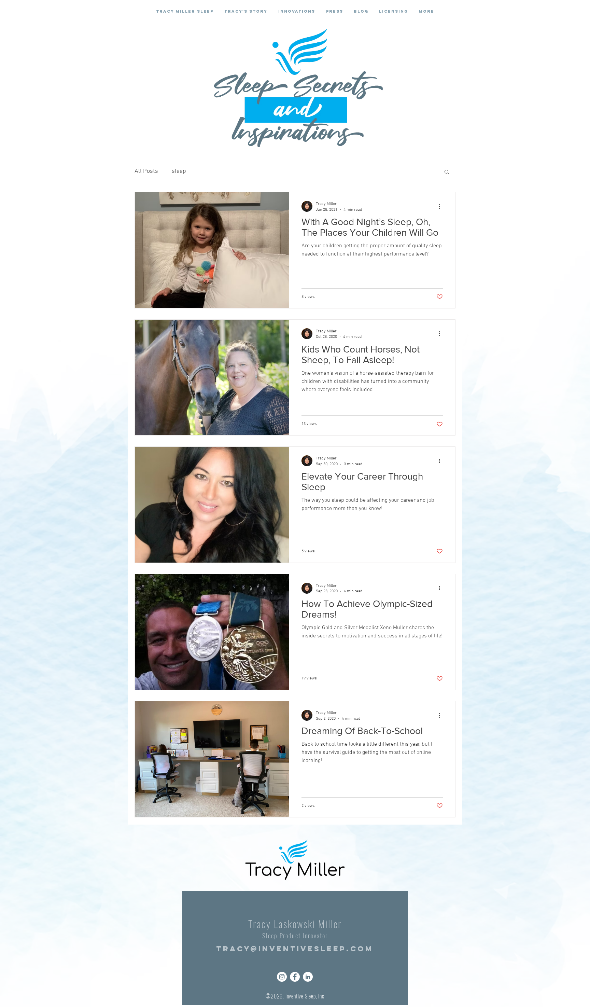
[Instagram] (282, 977)
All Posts (146, 171)
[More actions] (442, 206)
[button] (447, 172)
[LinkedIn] (308, 977)
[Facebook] (295, 977)
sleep (179, 171)
